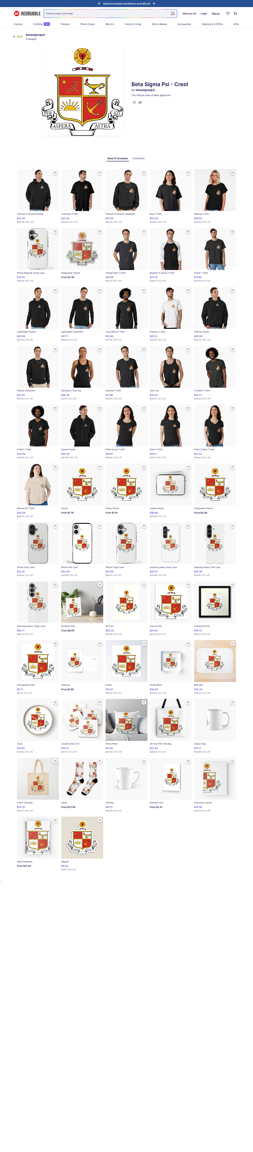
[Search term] (173, 13)
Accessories (184, 24)
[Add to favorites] (134, 102)
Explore (18, 24)
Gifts (236, 24)
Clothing (41, 24)
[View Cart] (235, 13)
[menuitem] (18, 24)
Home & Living (133, 24)
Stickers (65, 24)
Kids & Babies (159, 24)
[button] (126, 3)
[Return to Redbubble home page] (27, 13)
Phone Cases (87, 24)
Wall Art (109, 24)
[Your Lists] (227, 13)
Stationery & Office (212, 24)
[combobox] (110, 13)
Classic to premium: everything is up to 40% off (126, 3)
